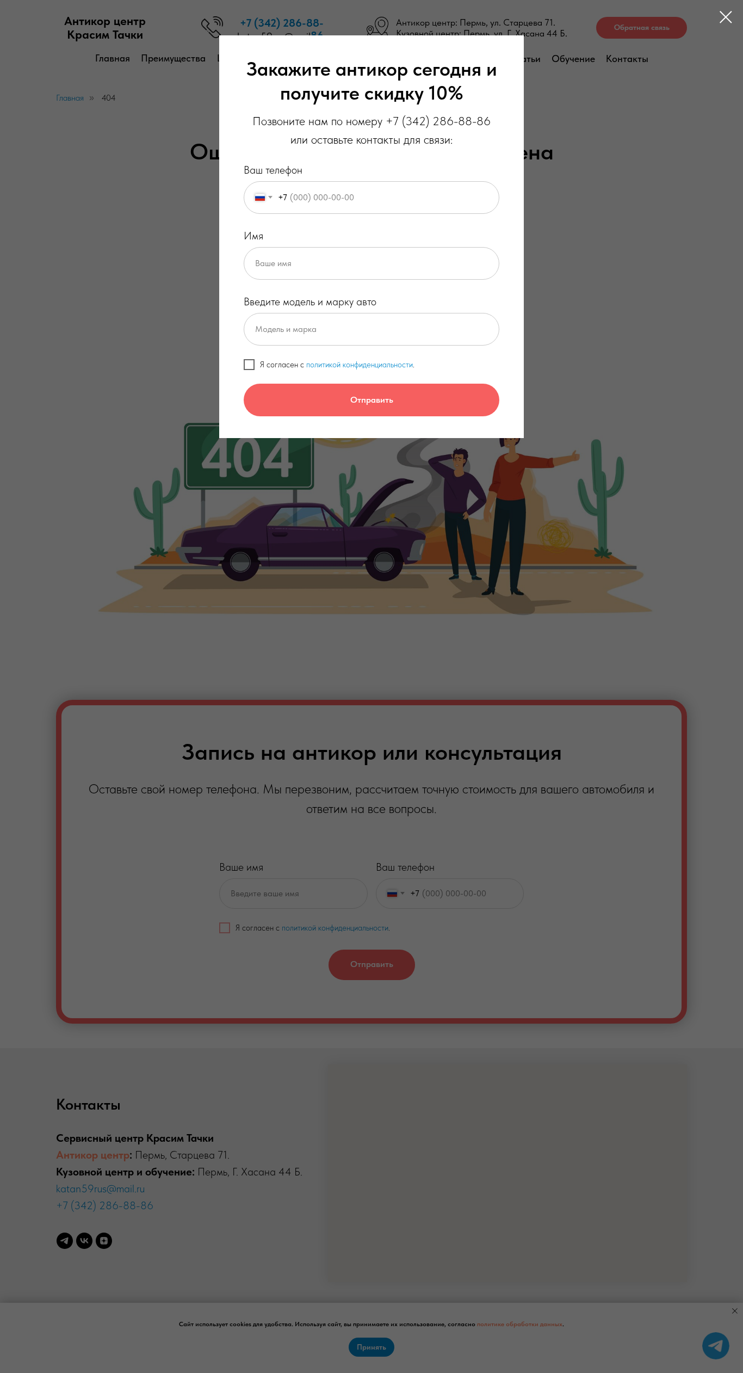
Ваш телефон (273, 169)
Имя (253, 235)
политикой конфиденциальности (359, 365)
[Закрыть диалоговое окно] (726, 17)
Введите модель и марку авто (310, 301)
